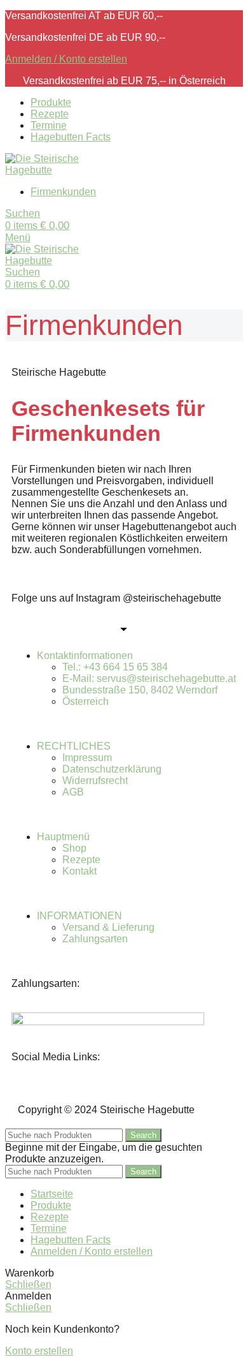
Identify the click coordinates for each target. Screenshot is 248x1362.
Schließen (28, 1284)
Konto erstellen (39, 1350)
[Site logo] (52, 170)
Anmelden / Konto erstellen (92, 1251)
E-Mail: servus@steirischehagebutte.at (149, 678)
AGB (73, 792)
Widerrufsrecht (95, 780)
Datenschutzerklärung (112, 769)
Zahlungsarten (95, 938)
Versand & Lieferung (108, 927)
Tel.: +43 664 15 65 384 (115, 667)
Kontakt (79, 871)
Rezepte (81, 859)
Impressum (87, 757)
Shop (74, 848)
